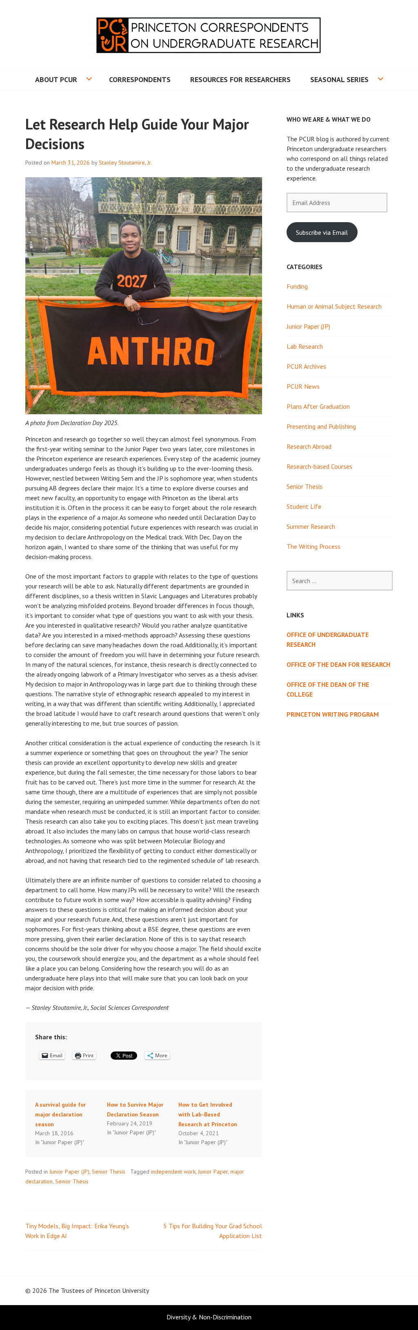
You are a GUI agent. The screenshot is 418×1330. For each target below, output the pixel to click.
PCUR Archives (306, 366)
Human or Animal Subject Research (334, 306)
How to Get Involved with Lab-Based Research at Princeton (207, 1114)
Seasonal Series (339, 79)
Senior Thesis (108, 1171)
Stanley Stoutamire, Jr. (125, 162)
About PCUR (56, 79)
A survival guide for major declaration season (60, 1114)
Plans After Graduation (318, 406)
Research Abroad (309, 446)
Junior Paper (213, 1171)
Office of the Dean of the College (328, 689)
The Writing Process (313, 546)
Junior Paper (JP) (69, 1171)
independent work (173, 1171)
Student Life (304, 506)
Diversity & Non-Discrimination (209, 1317)
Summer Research (311, 526)
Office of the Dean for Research (338, 664)
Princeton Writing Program (333, 714)
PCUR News (303, 386)
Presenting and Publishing (321, 426)
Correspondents (140, 79)
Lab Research (305, 346)
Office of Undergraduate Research (328, 639)
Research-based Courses (319, 466)
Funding (297, 286)
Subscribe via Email (322, 232)
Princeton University (121, 1290)
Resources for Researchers (240, 79)
